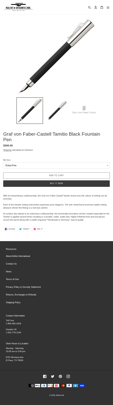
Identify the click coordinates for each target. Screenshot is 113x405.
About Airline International (18, 256)
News (8, 271)
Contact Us (11, 263)
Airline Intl (60, 395)
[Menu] (108, 7)
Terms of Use (12, 279)
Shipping (7, 150)
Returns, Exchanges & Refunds (21, 294)
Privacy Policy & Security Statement (23, 287)
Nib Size (6, 160)
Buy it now (56, 183)
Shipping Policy (13, 302)
